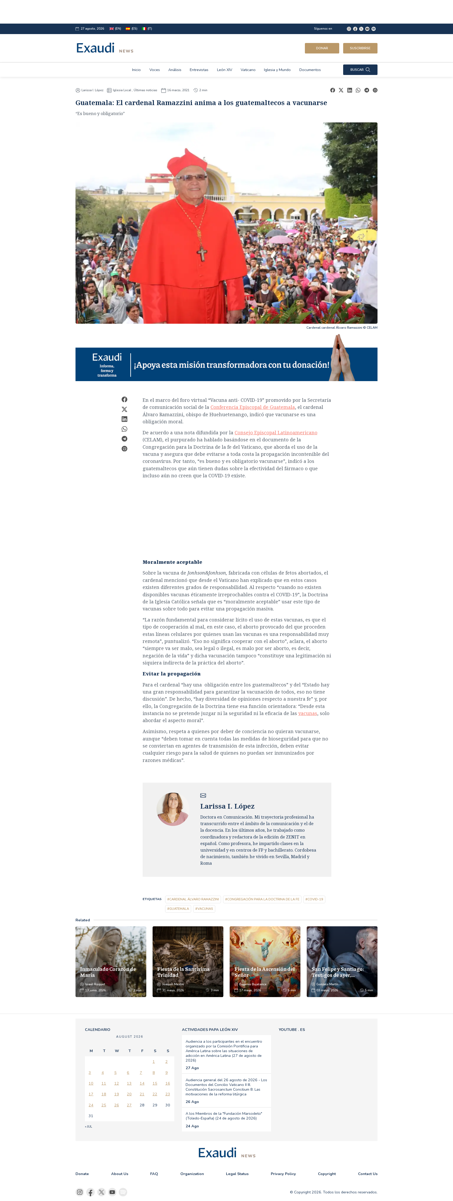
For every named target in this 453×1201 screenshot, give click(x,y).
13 (129, 1083)
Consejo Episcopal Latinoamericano (276, 432)
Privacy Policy (283, 1173)
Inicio (136, 69)
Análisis (174, 69)
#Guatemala (178, 908)
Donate (82, 1173)
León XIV (224, 69)
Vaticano (248, 69)
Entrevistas (199, 69)
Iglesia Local (122, 90)
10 (91, 1083)
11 (103, 1083)
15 (155, 1083)
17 (91, 1094)
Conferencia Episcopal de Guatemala (253, 407)
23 (167, 1094)
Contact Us (368, 1173)
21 (142, 1094)
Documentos (310, 69)
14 (142, 1083)
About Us (119, 1173)
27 (129, 1105)
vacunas (307, 713)
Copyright (327, 1173)
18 (103, 1094)
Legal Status (237, 1173)
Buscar (357, 69)
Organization (192, 1173)
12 (116, 1083)
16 (167, 1083)
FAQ (154, 1173)
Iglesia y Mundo (277, 69)
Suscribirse (360, 48)
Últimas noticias (145, 90)
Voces (154, 69)
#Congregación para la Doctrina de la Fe (262, 899)
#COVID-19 (314, 899)
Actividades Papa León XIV (210, 1029)
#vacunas (204, 908)
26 (116, 1105)
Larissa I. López (92, 90)
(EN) (118, 29)
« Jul (88, 1126)
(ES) (134, 29)
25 (103, 1105)
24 (91, 1105)
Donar (322, 48)
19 (116, 1094)
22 (155, 1094)
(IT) (150, 29)
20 (129, 1094)
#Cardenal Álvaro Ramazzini (193, 899)
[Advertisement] (208, 12)
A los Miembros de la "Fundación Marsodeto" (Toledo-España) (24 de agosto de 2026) (224, 1116)
